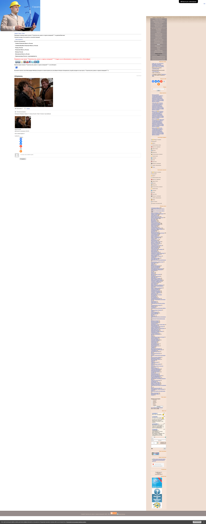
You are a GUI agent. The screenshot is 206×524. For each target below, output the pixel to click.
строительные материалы (156, 245)
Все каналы (154, 201)
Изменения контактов (155, 276)
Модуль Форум (154, 240)
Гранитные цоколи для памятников (158, 391)
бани (152, 314)
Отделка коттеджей (155, 266)
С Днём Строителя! (155, 333)
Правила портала (154, 362)
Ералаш (28, 108)
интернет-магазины (155, 216)
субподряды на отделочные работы (158, 308)
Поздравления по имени (156, 305)
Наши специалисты (155, 212)
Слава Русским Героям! (156, 241)
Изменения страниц (155, 358)
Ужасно (154, 405)
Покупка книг (153, 296)
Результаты (153, 407)
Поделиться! (153, 323)
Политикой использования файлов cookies (76, 522)
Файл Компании (154, 251)
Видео (20, 33)
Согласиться (197, 521)
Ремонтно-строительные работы (157, 210)
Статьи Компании (154, 233)
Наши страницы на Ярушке (156, 287)
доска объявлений (155, 373)
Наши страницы (154, 255)
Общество (154, 152)
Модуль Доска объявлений (156, 375)
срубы (152, 363)
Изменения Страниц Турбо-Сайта (158, 324)
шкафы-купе (153, 306)
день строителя (154, 244)
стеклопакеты (154, 350)
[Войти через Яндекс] (21, 146)
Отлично (155, 399)
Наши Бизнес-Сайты (155, 382)
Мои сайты (153, 219)
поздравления (154, 230)
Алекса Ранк (153, 270)
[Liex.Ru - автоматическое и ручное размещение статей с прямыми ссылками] (157, 508)
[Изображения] (23, 122)
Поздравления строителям (156, 269)
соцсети (152, 273)
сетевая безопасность (155, 371)
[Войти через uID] (21, 139)
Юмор (23, 33)
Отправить (22, 159)
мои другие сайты (154, 218)
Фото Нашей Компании (155, 348)
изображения (153, 301)
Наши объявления (155, 392)
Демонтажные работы (155, 258)
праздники (153, 231)
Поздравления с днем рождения (157, 389)
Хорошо (154, 401)
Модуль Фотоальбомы (155, 334)
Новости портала (154, 222)
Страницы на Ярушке (155, 282)
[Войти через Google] (21, 148)
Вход (163, 17)
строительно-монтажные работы (157, 208)
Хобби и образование (156, 165)
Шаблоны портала (154, 320)
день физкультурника (155, 351)
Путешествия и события (157, 154)
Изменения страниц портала (157, 229)
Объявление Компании (155, 298)
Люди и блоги (155, 148)
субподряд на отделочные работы (158, 303)
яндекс (152, 390)
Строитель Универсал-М (156, 228)
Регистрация (159, 17)
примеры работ (154, 214)
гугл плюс (153, 307)
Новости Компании (155, 247)
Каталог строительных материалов (158, 355)
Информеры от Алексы (156, 278)
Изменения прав (154, 340)
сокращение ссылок (155, 343)
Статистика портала (155, 252)
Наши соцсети (154, 262)
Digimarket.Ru (154, 221)
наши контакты (154, 283)
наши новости (154, 215)
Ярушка (152, 275)
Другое (153, 143)
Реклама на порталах (155, 384)
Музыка (154, 150)
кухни (152, 361)
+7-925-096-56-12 (155, 71)
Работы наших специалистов (157, 217)
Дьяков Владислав (155, 322)
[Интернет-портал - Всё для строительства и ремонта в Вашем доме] (155, 454)
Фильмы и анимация (156, 163)
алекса (152, 263)
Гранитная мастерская (155, 380)
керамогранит (154, 341)
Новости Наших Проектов (156, 310)
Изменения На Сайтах (155, 290)
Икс (152, 387)
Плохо (154, 403)
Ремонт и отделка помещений (157, 213)
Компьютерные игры (156, 177)
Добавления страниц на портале (157, 232)
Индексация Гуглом (155, 370)
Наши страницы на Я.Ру (156, 279)
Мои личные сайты (155, 393)
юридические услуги (155, 345)
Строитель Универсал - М (156, 281)
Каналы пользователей (157, 203)
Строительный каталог (155, 368)
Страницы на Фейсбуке (156, 291)
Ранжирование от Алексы (156, 256)
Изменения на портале (155, 224)
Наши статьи (153, 226)
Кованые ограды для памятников (157, 328)
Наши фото (153, 360)
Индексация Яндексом (155, 353)
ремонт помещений (155, 288)
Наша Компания (154, 325)
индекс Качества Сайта (156, 388)
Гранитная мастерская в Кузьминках (158, 385)
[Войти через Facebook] (21, 144)
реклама (152, 372)
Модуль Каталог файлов (156, 357)
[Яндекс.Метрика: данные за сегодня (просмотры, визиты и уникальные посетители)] (121, 514)
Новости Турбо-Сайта (155, 383)
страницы (153, 257)
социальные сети (154, 239)
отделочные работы (155, 207)
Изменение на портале (155, 243)
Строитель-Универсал (155, 254)
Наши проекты (154, 302)
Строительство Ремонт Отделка (157, 337)
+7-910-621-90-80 (155, 68)
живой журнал (154, 293)
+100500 (152, 347)
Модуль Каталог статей (156, 274)
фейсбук (153, 272)
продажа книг (153, 381)
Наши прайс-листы (155, 329)
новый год (153, 264)
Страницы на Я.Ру (155, 289)
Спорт (153, 159)
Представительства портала (157, 268)
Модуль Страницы (155, 242)
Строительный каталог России (157, 326)
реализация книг (154, 332)
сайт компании (154, 342)
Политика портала (154, 374)
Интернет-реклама (155, 321)
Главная (16, 33)
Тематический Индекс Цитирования (158, 316)
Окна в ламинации (155, 312)
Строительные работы (155, 223)
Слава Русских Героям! (156, 377)
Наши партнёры (154, 248)
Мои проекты (153, 220)
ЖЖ (152, 352)
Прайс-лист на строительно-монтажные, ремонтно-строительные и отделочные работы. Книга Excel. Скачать (158, 65)
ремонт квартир (154, 225)
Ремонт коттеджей (155, 267)
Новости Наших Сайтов (156, 364)
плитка (152, 336)
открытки (153, 238)
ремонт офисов (154, 367)
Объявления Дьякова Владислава (158, 318)
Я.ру (152, 271)
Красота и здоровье (156, 146)
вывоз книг (153, 315)
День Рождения (154, 344)
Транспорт (154, 161)
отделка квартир (154, 227)
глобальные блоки (154, 246)
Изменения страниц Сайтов (156, 280)
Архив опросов (160, 407)
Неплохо (155, 402)
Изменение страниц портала (157, 331)
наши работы (153, 284)
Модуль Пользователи (155, 265)
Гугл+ (152, 365)
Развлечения (155, 156)
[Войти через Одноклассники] (21, 151)
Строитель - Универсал (156, 292)
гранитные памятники (155, 369)
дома (152, 311)
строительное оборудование (157, 249)
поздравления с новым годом (157, 261)
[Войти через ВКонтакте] (21, 141)
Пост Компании (154, 297)
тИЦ (152, 335)
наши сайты (153, 277)
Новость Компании (155, 327)
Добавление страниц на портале (157, 253)
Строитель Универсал (155, 339)
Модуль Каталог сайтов (156, 359)
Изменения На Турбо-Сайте (156, 349)
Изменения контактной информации (158, 259)
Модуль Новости (154, 338)
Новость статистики (155, 237)
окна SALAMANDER (155, 376)
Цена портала (154, 250)
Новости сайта (154, 235)
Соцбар (152, 394)
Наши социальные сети (156, 236)
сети (152, 354)
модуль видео (154, 313)
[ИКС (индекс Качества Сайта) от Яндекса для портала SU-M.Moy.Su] (159, 461)
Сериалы (154, 157)
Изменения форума (155, 330)
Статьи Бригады (154, 234)
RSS (204, 3)
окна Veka (153, 346)
